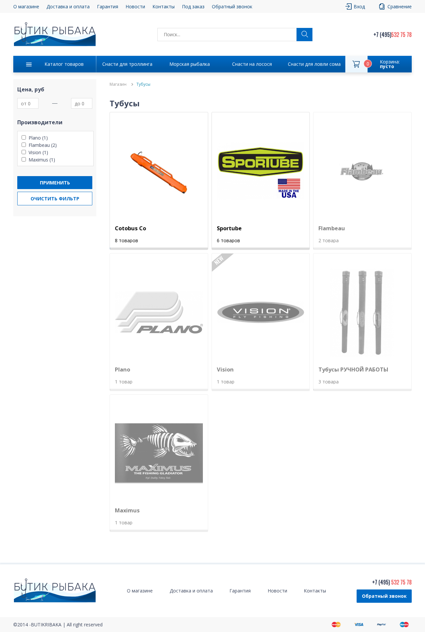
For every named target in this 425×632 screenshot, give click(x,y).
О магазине (26, 6)
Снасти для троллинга (127, 64)
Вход (359, 6)
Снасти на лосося (252, 64)
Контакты (163, 6)
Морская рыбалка (189, 64)
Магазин (118, 84)
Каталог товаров (64, 64)
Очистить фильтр (55, 198)
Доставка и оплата (68, 6)
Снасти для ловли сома (314, 64)
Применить (55, 182)
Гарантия (107, 6)
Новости (135, 6)
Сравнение (399, 6)
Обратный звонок (384, 596)
